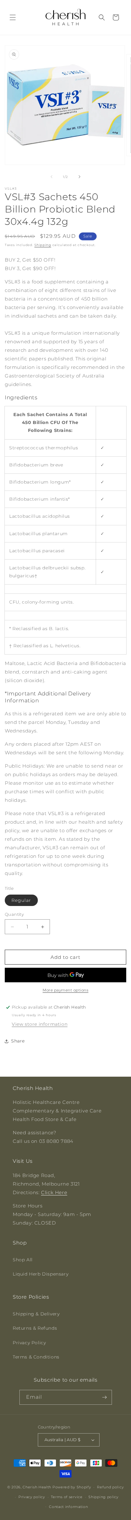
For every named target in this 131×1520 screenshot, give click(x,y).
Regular (21, 900)
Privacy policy (31, 1497)
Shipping (42, 245)
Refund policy (110, 1487)
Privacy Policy (29, 1343)
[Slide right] (79, 177)
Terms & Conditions (36, 1357)
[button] (13, 17)
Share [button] (18, 1041)
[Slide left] (52, 177)
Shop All (23, 1260)
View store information (39, 1024)
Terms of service (66, 1497)
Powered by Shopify (71, 1487)
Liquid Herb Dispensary (40, 1274)
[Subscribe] (105, 1397)
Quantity (14, 914)
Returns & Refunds (35, 1328)
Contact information (68, 1506)
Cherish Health (37, 1487)
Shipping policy (103, 1497)
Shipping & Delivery (36, 1314)
